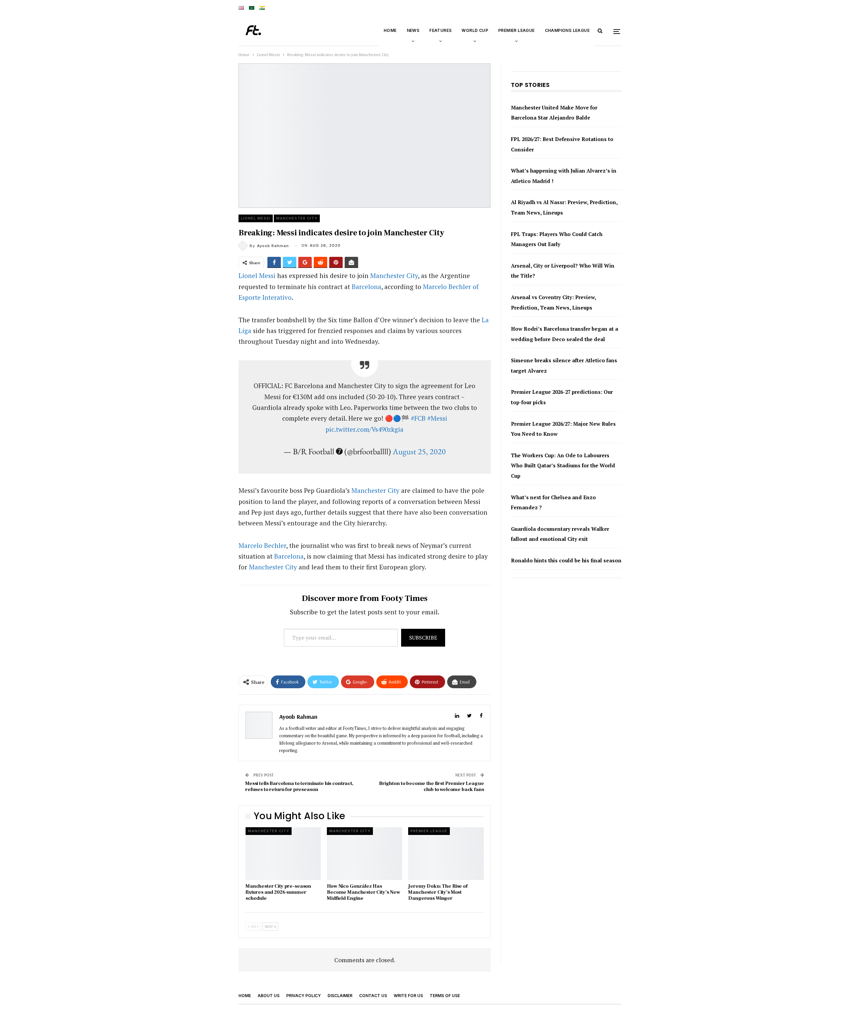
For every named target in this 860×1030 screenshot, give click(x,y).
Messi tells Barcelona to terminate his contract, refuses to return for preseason (299, 883)
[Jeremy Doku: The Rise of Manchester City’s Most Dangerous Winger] (445, 950)
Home (390, 30)
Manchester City (296, 315)
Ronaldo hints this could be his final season (566, 657)
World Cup (475, 30)
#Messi (437, 515)
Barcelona (366, 383)
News (413, 30)
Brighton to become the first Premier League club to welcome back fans (431, 883)
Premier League (516, 30)
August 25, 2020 (419, 548)
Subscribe (423, 734)
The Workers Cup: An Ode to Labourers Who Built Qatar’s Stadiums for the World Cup (563, 562)
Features (440, 30)
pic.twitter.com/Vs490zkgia (364, 526)
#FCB (418, 515)
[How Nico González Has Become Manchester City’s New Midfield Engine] (364, 950)
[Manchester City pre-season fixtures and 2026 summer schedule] (283, 950)
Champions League (567, 30)
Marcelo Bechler (262, 642)
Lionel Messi (255, 315)
